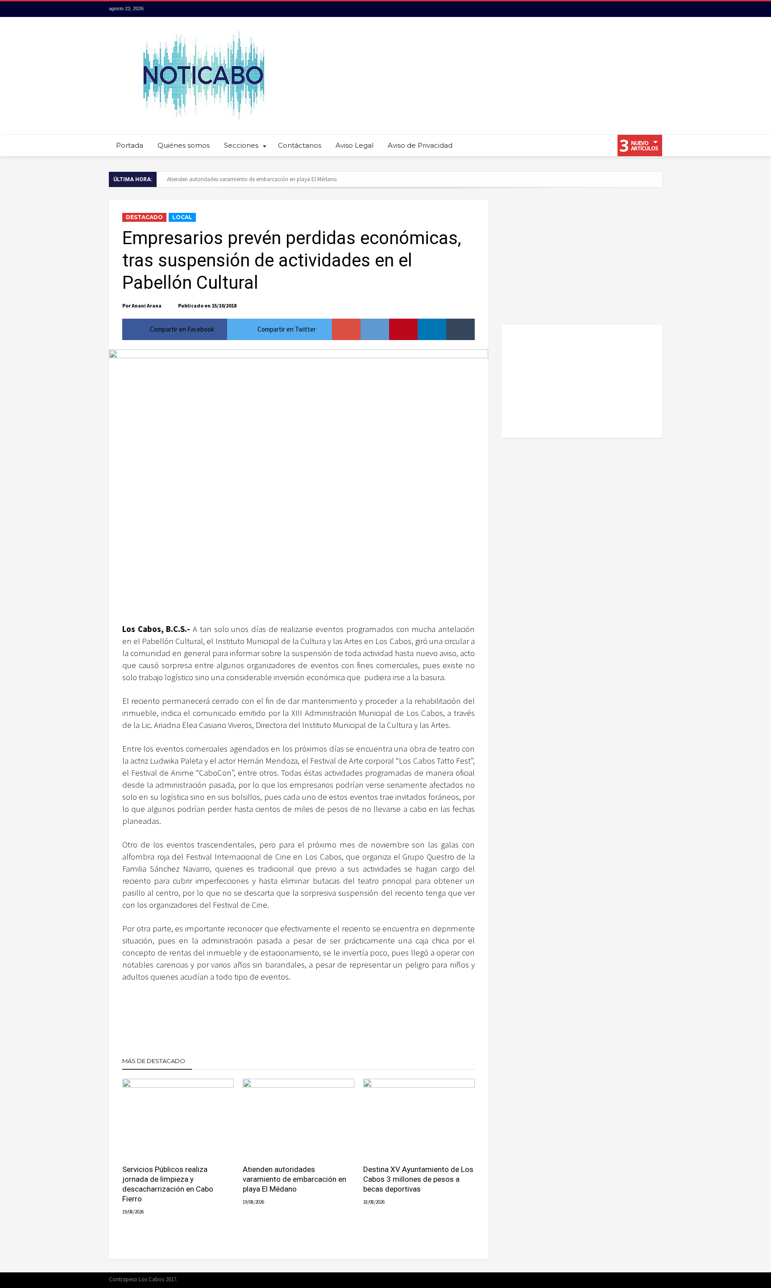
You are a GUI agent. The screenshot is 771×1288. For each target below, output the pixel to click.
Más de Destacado (153, 1060)
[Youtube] (638, 9)
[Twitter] (622, 9)
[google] (346, 329)
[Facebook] (605, 9)
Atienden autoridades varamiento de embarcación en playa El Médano (252, 179)
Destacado (144, 217)
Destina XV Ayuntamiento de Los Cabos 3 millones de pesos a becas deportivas (418, 1179)
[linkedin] (432, 329)
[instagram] (655, 9)
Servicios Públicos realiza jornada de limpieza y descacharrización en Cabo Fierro (167, 1184)
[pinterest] (403, 329)
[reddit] (375, 329)
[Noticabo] (203, 30)
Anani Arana (147, 305)
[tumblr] (460, 329)
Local (182, 217)
